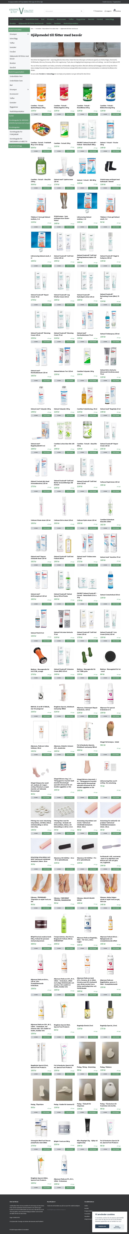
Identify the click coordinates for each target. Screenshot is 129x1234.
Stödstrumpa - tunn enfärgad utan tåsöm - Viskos (62, 228)
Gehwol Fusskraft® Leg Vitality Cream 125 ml (62, 305)
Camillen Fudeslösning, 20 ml (87, 418)
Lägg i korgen (116, 197)
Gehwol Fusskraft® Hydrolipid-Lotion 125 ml (85, 305)
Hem (32, 38)
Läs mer (36, 123)
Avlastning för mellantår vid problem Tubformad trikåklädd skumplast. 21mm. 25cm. (110, 833)
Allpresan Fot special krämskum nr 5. (107, 718)
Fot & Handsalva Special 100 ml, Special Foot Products (64, 1076)
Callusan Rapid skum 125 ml (110, 491)
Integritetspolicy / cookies (91, 1228)
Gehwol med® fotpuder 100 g (41, 418)
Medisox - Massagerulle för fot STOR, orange (40, 680)
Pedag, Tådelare (106, 1077)
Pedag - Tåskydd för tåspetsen (84, 1114)
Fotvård (100, 29)
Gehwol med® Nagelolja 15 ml (110, 418)
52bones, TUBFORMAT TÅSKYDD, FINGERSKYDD (62, 909)
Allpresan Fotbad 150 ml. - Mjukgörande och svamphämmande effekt (109, 948)
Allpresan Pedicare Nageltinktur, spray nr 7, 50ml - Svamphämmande (108, 992)
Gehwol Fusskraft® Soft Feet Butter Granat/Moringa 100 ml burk (63, 492)
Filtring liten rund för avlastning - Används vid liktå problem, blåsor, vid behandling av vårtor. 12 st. (63, 833)
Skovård (91, 29)
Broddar (13, 33)
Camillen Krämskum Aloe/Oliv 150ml (107, 530)
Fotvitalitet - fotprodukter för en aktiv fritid (47, 38)
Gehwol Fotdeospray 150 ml (109, 343)
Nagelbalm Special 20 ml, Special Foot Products (39, 1076)
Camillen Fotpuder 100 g (85, 381)
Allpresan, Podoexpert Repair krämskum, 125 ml (87, 718)
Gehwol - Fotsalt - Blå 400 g (86, 190)
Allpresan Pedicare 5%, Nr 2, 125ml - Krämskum (64, 1189)
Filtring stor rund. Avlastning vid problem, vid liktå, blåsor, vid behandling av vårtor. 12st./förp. (41, 833)
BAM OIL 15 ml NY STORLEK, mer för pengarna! (40, 717)
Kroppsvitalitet (88, 1220)
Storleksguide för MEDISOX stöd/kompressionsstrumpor (19, 131)
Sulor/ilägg (110, 29)
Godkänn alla (102, 1226)
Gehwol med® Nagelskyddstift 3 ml (38, 454)
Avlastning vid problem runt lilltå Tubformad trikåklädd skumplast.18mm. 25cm (40, 869)
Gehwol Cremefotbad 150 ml (110, 604)
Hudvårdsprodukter (71, 33)
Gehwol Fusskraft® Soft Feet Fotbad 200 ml (63, 567)
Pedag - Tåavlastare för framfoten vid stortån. (108, 1114)
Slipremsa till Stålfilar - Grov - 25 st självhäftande (64, 868)
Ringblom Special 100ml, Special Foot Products (39, 1188)
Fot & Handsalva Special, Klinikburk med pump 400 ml (87, 755)
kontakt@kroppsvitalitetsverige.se (56, 1219)
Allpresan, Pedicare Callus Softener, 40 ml (40, 756)
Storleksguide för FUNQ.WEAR (16, 142)
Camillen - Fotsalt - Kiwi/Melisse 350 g (83, 116)
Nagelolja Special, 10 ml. (108, 1035)
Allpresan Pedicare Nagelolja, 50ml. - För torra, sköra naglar (87, 949)
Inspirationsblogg (15, 155)
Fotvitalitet (87, 1223)
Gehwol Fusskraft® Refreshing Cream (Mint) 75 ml (109, 306)
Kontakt (87, 1218)
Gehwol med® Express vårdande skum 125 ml (38, 567)
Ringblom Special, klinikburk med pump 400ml (64, 717)
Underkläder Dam (32, 29)
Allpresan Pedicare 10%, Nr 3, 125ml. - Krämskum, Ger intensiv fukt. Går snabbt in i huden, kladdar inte (41, 1037)
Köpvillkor (87, 1226)
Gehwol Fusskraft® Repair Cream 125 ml (109, 454)
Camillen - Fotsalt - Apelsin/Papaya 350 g (38, 116)
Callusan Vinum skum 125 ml (40, 530)
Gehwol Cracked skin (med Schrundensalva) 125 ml (40, 492)
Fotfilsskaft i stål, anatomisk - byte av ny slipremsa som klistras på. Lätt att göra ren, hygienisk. (110, 869)
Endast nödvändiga (117, 1227)
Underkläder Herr (16, 29)
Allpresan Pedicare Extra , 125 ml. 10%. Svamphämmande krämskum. (40, 992)
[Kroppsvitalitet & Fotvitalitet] (33, 16)
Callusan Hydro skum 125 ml (86, 530)
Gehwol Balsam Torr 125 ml (63, 381)
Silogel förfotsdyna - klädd (109, 751)
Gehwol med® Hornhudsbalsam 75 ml (85, 344)
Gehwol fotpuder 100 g (62, 418)
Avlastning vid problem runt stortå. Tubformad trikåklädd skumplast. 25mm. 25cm (87, 833)
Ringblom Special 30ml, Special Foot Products (62, 1035)
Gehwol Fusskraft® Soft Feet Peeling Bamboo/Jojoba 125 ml (87, 267)
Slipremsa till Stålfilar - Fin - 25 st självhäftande (87, 868)
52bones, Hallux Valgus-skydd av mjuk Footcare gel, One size (110, 909)
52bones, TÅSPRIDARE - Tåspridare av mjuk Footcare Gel (41, 909)
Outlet (48, 33)
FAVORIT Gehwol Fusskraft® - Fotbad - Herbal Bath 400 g (87, 153)
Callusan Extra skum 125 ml (63, 530)
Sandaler (57, 33)
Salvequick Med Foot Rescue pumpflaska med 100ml (40, 1151)
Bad (42, 29)
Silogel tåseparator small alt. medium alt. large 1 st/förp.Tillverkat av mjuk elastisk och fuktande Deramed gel (40, 796)
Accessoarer (61, 29)
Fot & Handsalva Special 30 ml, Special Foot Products (109, 1151)
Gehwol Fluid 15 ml (37, 642)
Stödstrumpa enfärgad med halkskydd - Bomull (110, 190)
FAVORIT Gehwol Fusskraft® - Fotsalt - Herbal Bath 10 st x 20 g (87, 605)
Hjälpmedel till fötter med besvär (31, 33)
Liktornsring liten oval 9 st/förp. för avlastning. (108, 791)
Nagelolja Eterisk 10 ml (85, 1035)
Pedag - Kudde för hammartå (64, 1114)
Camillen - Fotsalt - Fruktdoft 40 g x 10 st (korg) (41, 153)
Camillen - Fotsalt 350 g (62, 153)
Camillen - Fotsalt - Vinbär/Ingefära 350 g (61, 116)
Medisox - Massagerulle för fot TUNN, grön (86, 680)
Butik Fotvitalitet (15, 39)
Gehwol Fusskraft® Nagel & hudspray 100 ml (109, 266)
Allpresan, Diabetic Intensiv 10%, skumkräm (63, 756)
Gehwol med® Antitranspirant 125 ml (39, 604)
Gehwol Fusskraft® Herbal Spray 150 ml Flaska (63, 604)
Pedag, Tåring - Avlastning (86, 1077)
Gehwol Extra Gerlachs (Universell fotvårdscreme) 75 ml (109, 381)
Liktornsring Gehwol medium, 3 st (84, 228)
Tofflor (71, 29)
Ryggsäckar (81, 29)
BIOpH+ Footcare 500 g (62, 1151)
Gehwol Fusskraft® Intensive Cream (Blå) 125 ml (64, 680)
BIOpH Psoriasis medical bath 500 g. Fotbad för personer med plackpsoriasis (41, 948)
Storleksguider (14, 137)
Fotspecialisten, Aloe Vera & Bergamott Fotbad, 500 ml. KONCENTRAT (64, 948)
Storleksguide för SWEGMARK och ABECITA (18, 149)
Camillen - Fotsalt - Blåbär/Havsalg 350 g (107, 116)
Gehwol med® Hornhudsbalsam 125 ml (39, 381)
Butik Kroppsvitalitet (16, 81)
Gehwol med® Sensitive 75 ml (110, 567)
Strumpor (50, 29)
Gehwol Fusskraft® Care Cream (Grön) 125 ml (108, 643)
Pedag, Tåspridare (37, 1114)
